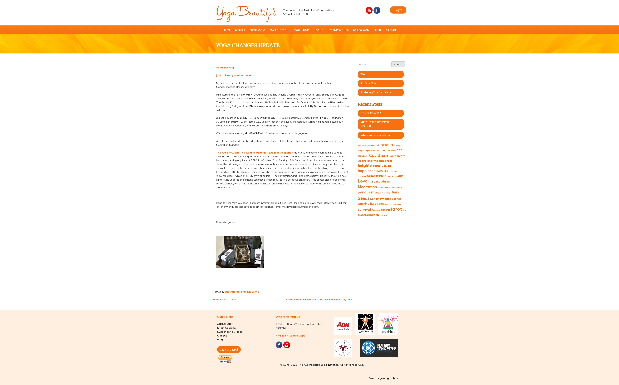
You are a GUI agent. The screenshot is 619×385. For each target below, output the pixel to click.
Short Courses (226, 327)
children (363, 156)
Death (401, 156)
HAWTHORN (384, 171)
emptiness (386, 160)
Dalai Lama (388, 156)
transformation (368, 215)
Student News (369, 83)
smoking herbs (368, 203)
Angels (375, 145)
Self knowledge (380, 198)
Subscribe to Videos (230, 331)
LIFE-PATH (391, 176)
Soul (381, 203)
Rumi (395, 192)
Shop (378, 29)
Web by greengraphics (383, 378)
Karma (371, 176)
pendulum (366, 192)
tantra (385, 209)
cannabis (384, 150)
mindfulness (383, 187)
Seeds (364, 198)
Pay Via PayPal (229, 349)
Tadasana (376, 210)
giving (387, 165)
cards (393, 150)
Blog (363, 74)
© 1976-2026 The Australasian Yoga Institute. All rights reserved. (322, 364)
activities (362, 146)
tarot (396, 209)
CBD (400, 150)
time (404, 210)
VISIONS (383, 215)
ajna (368, 146)
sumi (399, 204)
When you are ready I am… (377, 135)
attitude (388, 145)
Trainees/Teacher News (376, 92)
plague (378, 193)
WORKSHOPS (301, 29)
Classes (240, 29)
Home (227, 29)
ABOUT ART (225, 324)
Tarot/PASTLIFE (338, 29)
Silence (396, 198)
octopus (392, 187)
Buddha (374, 150)
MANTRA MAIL (279, 29)
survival (364, 209)
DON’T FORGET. (370, 113)
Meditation (367, 187)
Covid (374, 155)
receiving (386, 193)
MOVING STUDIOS (224, 299)
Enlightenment (370, 165)
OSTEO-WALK (362, 29)
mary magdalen (379, 181)
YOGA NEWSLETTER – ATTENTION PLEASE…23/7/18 (318, 299)
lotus (400, 176)
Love (362, 181)
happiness (366, 170)
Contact (391, 29)
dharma (372, 160)
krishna (381, 176)
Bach (398, 146)
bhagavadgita (364, 150)
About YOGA (257, 29)
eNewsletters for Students (241, 291)
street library (390, 204)
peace (399, 187)
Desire (362, 160)
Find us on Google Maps (290, 335)
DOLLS (319, 29)
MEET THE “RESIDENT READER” (375, 124)
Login (398, 10)
